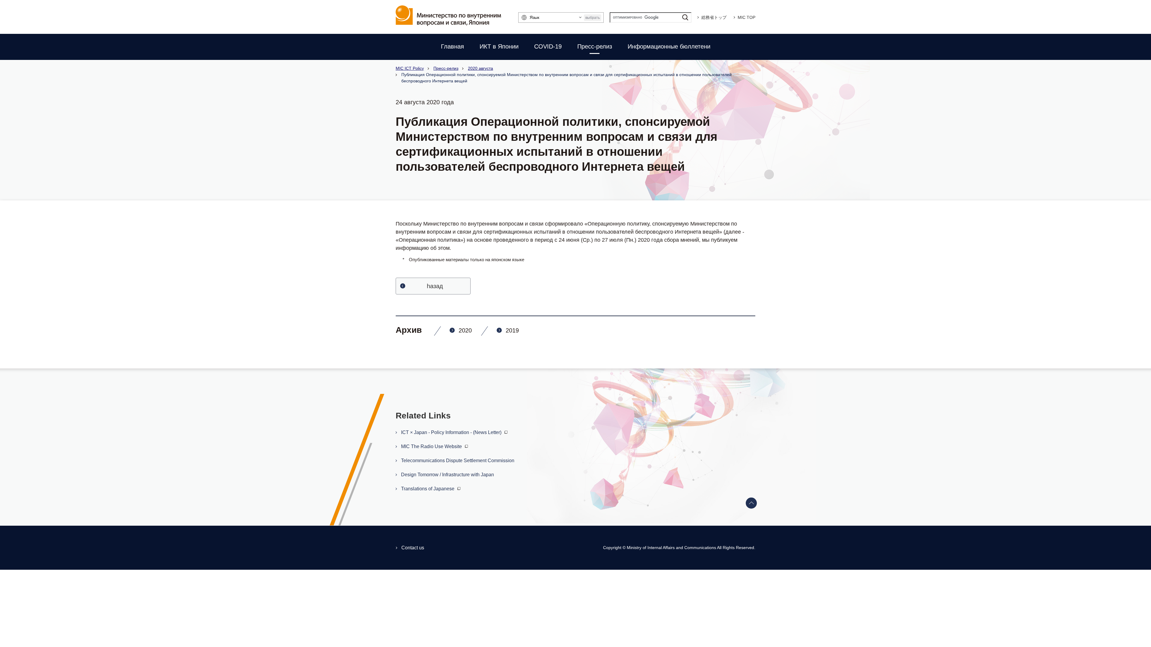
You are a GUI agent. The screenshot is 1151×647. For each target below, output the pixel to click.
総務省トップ (714, 17)
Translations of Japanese (428, 488)
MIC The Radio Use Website (432, 446)
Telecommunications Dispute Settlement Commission (457, 460)
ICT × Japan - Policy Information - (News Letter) (452, 432)
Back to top (751, 503)
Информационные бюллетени (669, 46)
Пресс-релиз (594, 46)
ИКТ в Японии (499, 46)
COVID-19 (548, 46)
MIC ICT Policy (410, 68)
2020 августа (480, 68)
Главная (452, 46)
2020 (465, 330)
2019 (512, 330)
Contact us (412, 547)
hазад (435, 286)
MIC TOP (746, 17)
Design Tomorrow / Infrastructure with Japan (447, 474)
